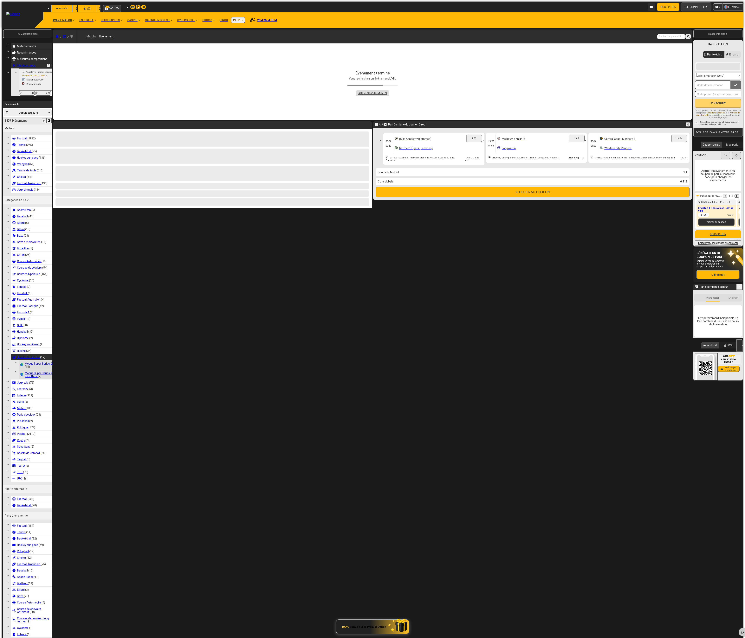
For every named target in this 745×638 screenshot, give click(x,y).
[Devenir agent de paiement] (651, 7)
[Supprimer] (368, 124)
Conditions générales (715, 146)
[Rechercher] (688, 36)
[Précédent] (48, 65)
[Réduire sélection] (44, 120)
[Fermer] (739, 458)
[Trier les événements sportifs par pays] (49, 120)
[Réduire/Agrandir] (739, 320)
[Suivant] (66, 124)
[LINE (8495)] (57, 36)
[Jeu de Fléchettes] (64, 36)
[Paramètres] (718, 7)
